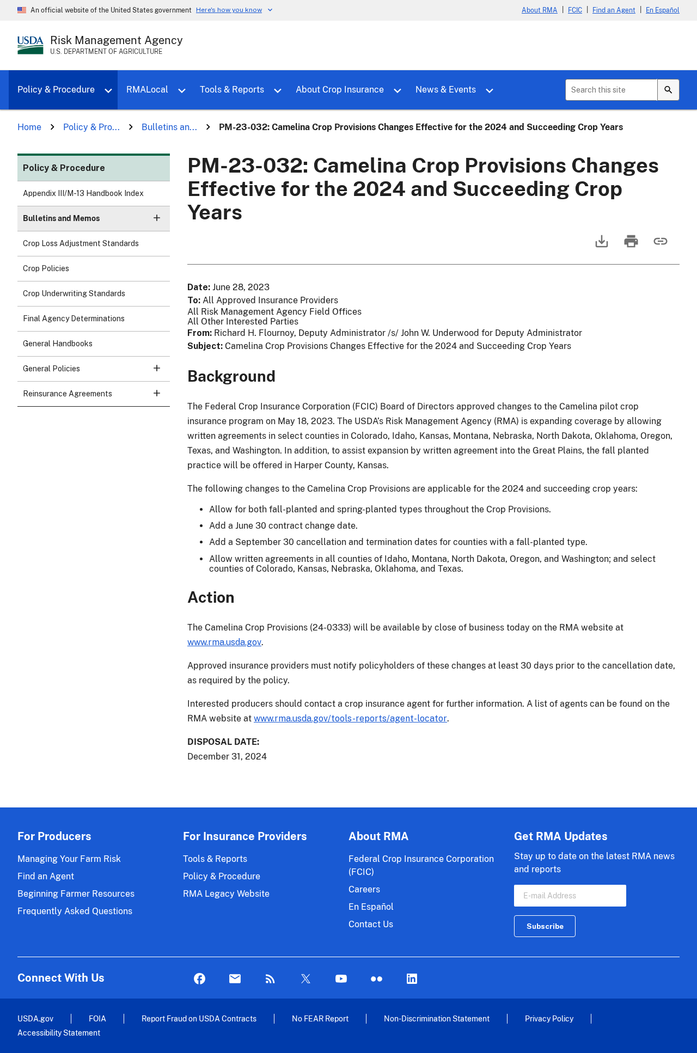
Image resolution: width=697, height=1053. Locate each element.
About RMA (540, 10)
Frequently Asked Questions (74, 911)
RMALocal (147, 89)
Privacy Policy (549, 1018)
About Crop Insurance (340, 89)
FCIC (575, 10)
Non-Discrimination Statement (437, 1018)
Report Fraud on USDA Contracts (199, 1018)
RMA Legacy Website (226, 894)
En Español (663, 10)
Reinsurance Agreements (67, 393)
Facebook (199, 979)
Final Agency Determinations (74, 318)
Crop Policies (46, 268)
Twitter (306, 979)
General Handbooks (58, 343)
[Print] (630, 246)
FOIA (97, 1018)
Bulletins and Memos (61, 218)
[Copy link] (659, 246)
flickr (376, 979)
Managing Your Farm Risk (69, 859)
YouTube (341, 979)
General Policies (51, 368)
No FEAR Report (320, 1018)
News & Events (445, 89)
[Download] (600, 246)
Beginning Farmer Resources (75, 894)
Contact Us (370, 924)
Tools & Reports (232, 89)
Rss (270, 979)
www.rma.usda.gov (224, 642)
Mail (235, 979)
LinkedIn (412, 979)
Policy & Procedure (56, 89)
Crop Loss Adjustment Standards (81, 243)
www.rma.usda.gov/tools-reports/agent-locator (350, 718)
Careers (364, 889)
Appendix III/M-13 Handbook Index (83, 193)
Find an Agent (613, 10)
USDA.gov (35, 1018)
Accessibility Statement (58, 1032)
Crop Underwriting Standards (74, 293)
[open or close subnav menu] (156, 217)
